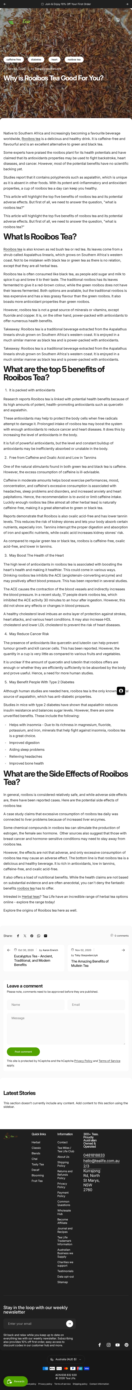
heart (54, 59)
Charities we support (65, 1263)
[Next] (127, 4)
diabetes (36, 59)
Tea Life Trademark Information (64, 1241)
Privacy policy (45, 1384)
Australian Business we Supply (65, 1253)
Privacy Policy (83, 1061)
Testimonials (65, 1271)
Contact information (99, 1384)
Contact (62, 1142)
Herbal (36, 1142)
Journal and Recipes (65, 1230)
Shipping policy (80, 1384)
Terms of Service (109, 1061)
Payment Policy (63, 1194)
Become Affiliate (62, 1221)
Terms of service (62, 1384)
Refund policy (29, 1384)
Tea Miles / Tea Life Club (65, 1149)
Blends (36, 1153)
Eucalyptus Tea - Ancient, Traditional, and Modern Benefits (33, 960)
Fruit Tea (37, 1181)
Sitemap (62, 1282)
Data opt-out (65, 1276)
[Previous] (5, 4)
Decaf (35, 1170)
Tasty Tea (38, 1164)
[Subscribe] (69, 1323)
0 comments (122, 935)
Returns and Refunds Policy (65, 1174)
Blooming (38, 1175)
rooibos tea (74, 59)
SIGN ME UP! (33, 714)
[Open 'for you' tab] (121, 691)
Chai (34, 1159)
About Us (63, 1156)
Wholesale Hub (64, 1212)
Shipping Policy (63, 1164)
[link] (94, 1155)
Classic (36, 1147)
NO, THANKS (33, 724)
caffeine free (14, 59)
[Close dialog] (126, 654)
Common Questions (63, 1203)
